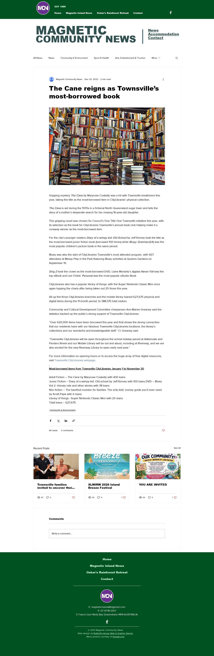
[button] (176, 57)
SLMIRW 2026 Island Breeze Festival (104, 486)
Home (107, 559)
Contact (107, 579)
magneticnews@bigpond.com (108, 607)
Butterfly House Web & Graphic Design (113, 633)
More (154, 57)
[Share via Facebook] (50, 420)
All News (37, 57)
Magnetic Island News (107, 565)
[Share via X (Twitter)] (58, 420)
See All (177, 448)
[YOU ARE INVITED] (157, 466)
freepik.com (118, 636)
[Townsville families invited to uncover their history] (56, 466)
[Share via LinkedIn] (65, 420)
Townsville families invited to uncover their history (55, 486)
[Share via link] (73, 420)
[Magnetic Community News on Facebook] (171, 12)
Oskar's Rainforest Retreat (107, 572)
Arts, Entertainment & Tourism (130, 57)
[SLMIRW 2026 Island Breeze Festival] (107, 466)
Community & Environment (74, 57)
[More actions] (163, 79)
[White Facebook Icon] (107, 621)
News (51, 57)
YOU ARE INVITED (153, 484)
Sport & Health (101, 57)
